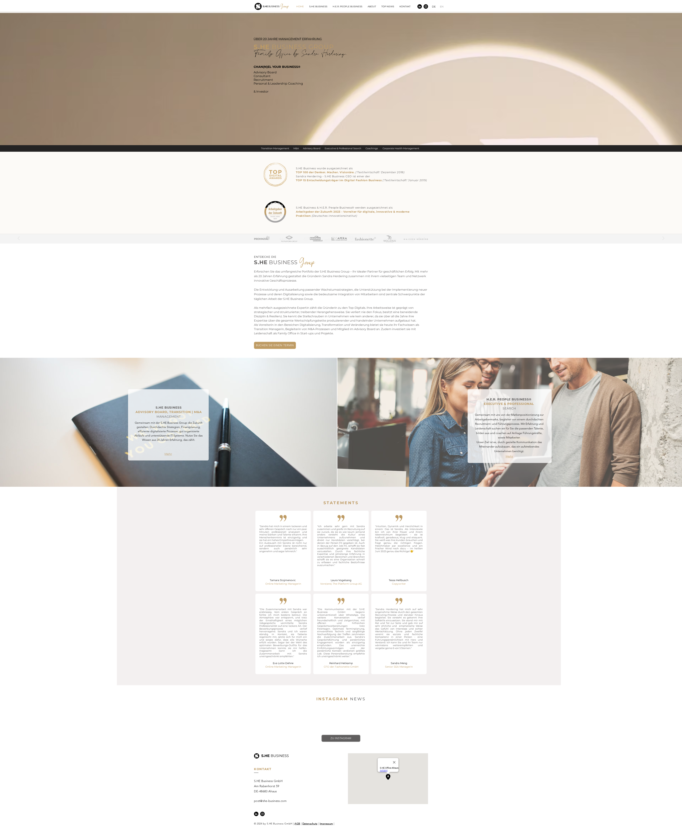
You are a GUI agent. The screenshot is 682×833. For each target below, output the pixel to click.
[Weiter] (663, 238)
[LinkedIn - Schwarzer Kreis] (419, 6)
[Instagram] (426, 6)
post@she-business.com (270, 801)
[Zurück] (19, 238)
